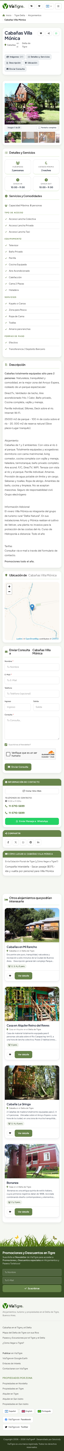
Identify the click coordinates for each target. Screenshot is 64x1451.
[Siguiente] (55, 104)
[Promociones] (31, 6)
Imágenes (16, 57)
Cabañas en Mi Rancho (22, 947)
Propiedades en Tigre (13, 1388)
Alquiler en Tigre (10, 1393)
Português (46, 1411)
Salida (36, 701)
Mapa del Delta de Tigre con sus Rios (21, 1332)
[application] (32, 611)
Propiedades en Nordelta (15, 1383)
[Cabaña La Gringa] (32, 1083)
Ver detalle (23, 975)
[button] (32, 607)
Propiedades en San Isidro (16, 1404)
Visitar (33, 791)
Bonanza (12, 1182)
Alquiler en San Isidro (13, 1399)
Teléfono (8, 688)
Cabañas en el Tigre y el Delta (17, 1327)
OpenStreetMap (32, 638)
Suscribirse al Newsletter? (20, 744)
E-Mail (8, 674)
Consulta (9, 714)
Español (12, 1411)
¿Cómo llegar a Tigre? (46, 861)
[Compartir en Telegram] (31, 842)
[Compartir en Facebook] (8, 842)
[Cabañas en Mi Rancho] (32, 925)
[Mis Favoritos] (39, 6)
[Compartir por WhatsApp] (23, 842)
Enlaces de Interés (12, 1363)
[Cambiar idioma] (49, 6)
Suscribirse (33, 1288)
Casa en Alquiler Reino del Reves (28, 1025)
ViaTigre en (19, 1419)
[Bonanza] (32, 1161)
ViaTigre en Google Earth (15, 1358)
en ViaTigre (12, 1353)
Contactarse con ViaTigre (15, 1368)
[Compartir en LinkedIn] (38, 842)
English (29, 1411)
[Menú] (58, 6)
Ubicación (32, 63)
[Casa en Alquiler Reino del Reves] (32, 1004)
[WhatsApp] (56, 33)
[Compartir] (49, 33)
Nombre (9, 661)
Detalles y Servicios (40, 57)
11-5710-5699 (17, 806)
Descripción (15, 63)
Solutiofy (56, 1439)
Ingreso (8, 701)
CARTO (55, 638)
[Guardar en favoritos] (41, 33)
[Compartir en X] (16, 842)
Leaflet (19, 638)
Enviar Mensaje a (33, 821)
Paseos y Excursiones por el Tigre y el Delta (24, 1337)
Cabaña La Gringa (19, 1104)
